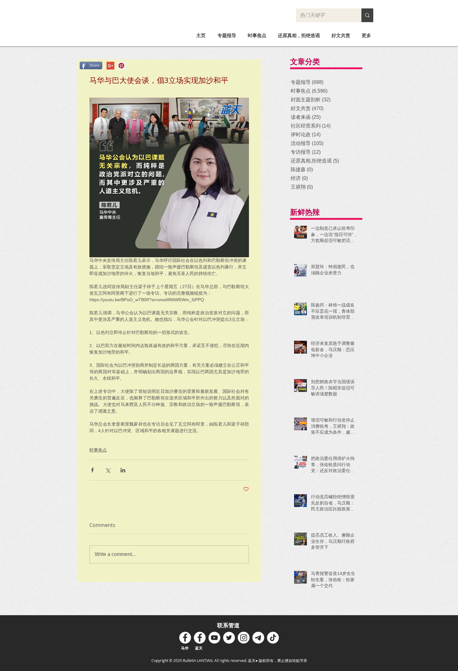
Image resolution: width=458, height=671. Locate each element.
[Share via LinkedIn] (123, 470)
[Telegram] (258, 638)
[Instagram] (244, 638)
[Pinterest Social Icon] (121, 66)
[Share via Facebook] (92, 470)
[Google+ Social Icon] (110, 66)
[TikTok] (273, 638)
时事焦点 (98, 449)
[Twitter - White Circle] (229, 638)
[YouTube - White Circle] (214, 638)
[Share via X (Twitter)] (108, 470)
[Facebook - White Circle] (185, 638)
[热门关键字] (367, 15)
